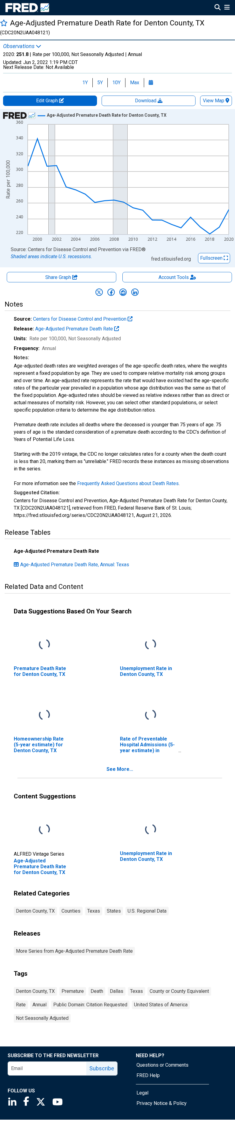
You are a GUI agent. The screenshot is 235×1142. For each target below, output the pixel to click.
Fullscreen (212, 258)
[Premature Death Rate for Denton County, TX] (44, 644)
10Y (116, 82)
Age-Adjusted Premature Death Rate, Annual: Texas (74, 564)
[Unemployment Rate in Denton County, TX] (150, 644)
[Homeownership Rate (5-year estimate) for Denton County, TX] (44, 715)
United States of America (161, 1005)
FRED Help (148, 1075)
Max (134, 82)
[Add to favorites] (4, 22)
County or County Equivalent (179, 991)
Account (174, 277)
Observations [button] (19, 46)
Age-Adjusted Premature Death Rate (74, 329)
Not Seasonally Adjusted (42, 1018)
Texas (93, 911)
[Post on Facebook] (111, 292)
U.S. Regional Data (147, 911)
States (114, 911)
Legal (142, 1093)
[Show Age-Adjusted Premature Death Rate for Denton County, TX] (106, 115)
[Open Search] (217, 8)
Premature (73, 991)
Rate (21, 1005)
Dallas (116, 991)
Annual (39, 1005)
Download (146, 101)
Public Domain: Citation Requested (90, 1005)
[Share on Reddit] (123, 292)
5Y (100, 82)
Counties (71, 911)
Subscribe (101, 1068)
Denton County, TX (35, 911)
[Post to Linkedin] (135, 292)
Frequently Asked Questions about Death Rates (128, 483)
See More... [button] (119, 769)
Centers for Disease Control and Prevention (80, 319)
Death (97, 991)
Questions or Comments (162, 1065)
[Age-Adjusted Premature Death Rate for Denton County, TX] (44, 829)
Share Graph (58, 277)
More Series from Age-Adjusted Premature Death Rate (74, 951)
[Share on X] (99, 292)
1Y (85, 82)
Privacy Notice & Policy (161, 1103)
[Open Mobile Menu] (227, 8)
